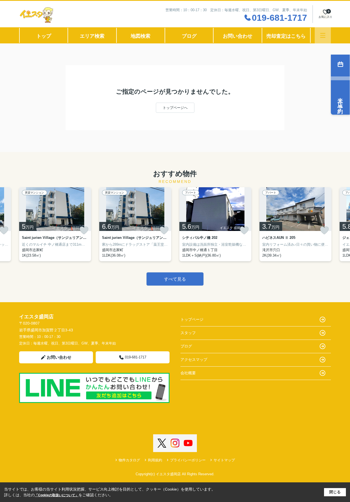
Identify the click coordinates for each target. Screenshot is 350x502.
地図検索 (140, 36)
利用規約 (155, 460)
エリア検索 (92, 36)
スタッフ (188, 333)
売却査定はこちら (286, 36)
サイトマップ (224, 460)
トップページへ (175, 108)
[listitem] (55, 224)
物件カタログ (129, 460)
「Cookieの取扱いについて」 (56, 495)
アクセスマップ (193, 359)
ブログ (189, 36)
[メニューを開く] (322, 35)
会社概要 (188, 373)
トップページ (191, 319)
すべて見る (175, 279)
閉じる (335, 492)
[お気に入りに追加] (84, 230)
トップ (43, 36)
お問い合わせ (237, 36)
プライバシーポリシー (188, 460)
